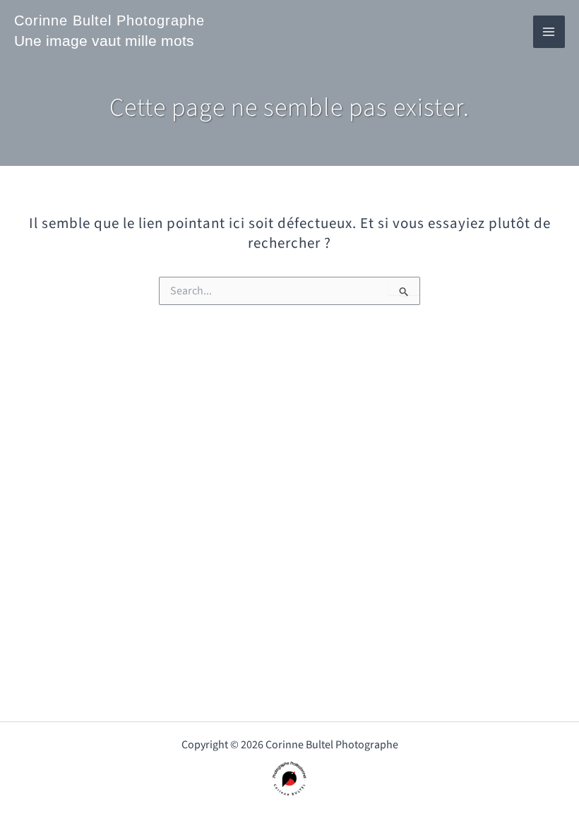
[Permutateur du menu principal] (549, 32)
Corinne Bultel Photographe (109, 20)
